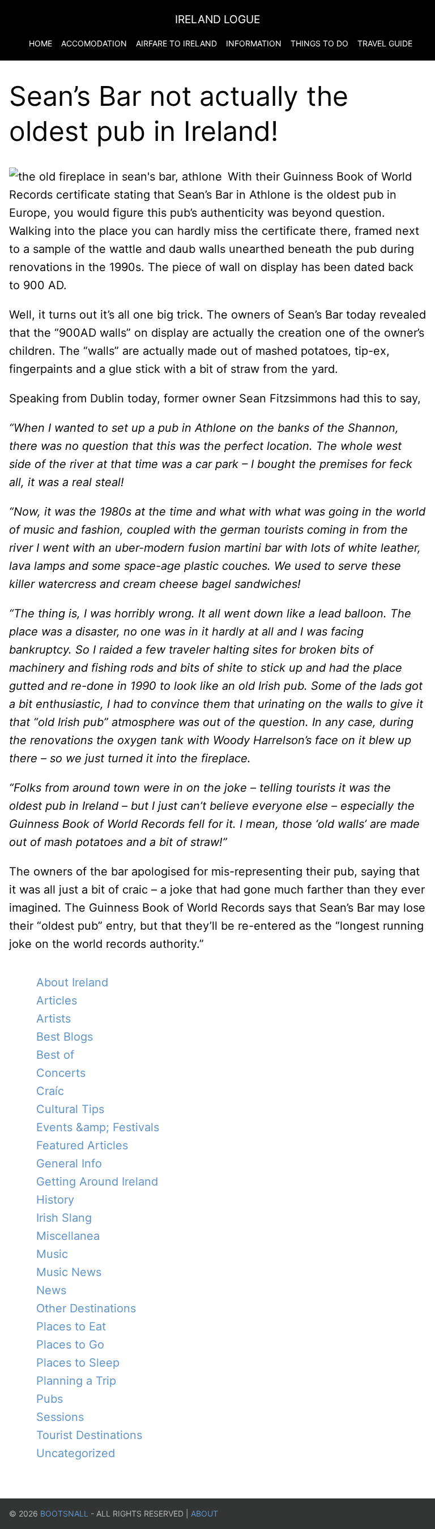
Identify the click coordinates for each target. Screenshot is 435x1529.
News (51, 1290)
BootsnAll (64, 1513)
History (55, 1199)
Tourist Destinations (89, 1435)
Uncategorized (75, 1453)
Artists (53, 1018)
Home (40, 43)
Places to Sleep (78, 1362)
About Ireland (72, 982)
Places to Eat (71, 1326)
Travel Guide (384, 43)
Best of (55, 1055)
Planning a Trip (76, 1381)
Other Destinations (86, 1308)
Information (254, 43)
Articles (56, 1000)
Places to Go (70, 1344)
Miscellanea (68, 1236)
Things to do (319, 43)
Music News (68, 1272)
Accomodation (94, 43)
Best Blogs (64, 1036)
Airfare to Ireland (176, 43)
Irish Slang (64, 1218)
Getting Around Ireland (97, 1181)
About (204, 1513)
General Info (69, 1163)
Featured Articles (82, 1145)
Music (52, 1254)
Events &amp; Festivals (97, 1127)
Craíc (50, 1091)
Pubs (49, 1399)
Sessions (60, 1417)
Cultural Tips (70, 1109)
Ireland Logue (217, 19)
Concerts (61, 1073)
